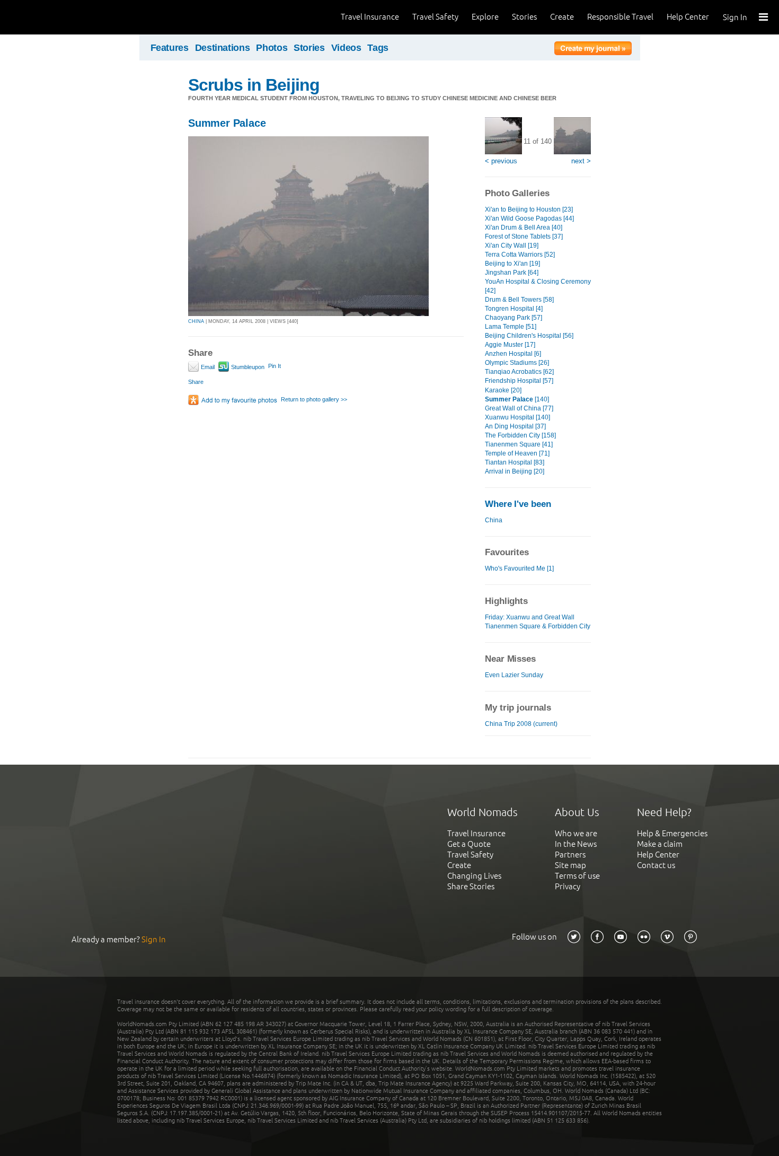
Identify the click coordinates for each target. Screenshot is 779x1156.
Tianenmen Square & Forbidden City (537, 626)
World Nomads (55, 17)
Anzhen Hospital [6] (513, 353)
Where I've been (518, 504)
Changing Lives (474, 875)
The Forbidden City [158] (520, 435)
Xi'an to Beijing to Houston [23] (529, 209)
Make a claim (660, 843)
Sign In (735, 17)
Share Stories (470, 886)
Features (170, 47)
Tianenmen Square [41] (519, 444)
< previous (501, 161)
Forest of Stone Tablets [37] (524, 236)
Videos (346, 47)
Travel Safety (435, 16)
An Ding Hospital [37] (515, 426)
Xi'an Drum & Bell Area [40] (523, 227)
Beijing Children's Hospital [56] (529, 335)
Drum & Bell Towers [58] (519, 299)
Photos (271, 47)
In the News (576, 843)
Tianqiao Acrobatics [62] (519, 371)
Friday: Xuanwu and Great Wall (529, 617)
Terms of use (577, 875)
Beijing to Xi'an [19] (512, 263)
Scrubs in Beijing (254, 84)
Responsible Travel (620, 16)
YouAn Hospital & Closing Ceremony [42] (538, 286)
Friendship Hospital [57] (519, 380)
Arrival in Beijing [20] (514, 471)
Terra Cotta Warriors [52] (520, 254)
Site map (570, 865)
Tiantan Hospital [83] (514, 462)
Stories (524, 16)
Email (207, 367)
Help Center (688, 16)
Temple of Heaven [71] (517, 453)
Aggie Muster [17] (510, 344)
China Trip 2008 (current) (521, 724)
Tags (377, 47)
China (493, 520)
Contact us (656, 865)
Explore (485, 16)
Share (195, 382)
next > (581, 161)
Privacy (567, 886)
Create (562, 16)
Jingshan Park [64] (511, 272)
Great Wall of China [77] (519, 408)
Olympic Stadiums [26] (517, 362)
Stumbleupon (246, 367)
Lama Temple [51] (510, 326)
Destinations (222, 47)
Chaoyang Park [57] (513, 317)
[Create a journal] (593, 49)
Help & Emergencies (672, 833)
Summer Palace (226, 123)
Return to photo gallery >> (314, 399)
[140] (517, 399)
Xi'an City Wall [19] (511, 245)
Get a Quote (469, 843)
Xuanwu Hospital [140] (517, 417)
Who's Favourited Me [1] (519, 568)
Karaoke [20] (503, 390)
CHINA (196, 321)
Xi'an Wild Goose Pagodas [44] (529, 218)
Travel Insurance (370, 16)
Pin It (274, 366)
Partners (570, 854)
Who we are (576, 833)
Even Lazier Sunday (514, 675)
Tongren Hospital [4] (514, 308)
